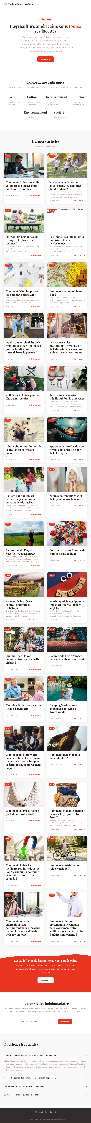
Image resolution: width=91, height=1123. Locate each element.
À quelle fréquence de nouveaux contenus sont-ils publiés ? (30, 1078)
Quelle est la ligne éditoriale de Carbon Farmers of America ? (30, 1055)
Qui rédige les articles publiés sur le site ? (22, 1095)
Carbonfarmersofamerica (21, 4)
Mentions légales (41, 1112)
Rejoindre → (45, 980)
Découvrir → (46, 59)
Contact (53, 1112)
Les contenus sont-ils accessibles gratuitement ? (25, 1086)
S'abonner (65, 1021)
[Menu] (85, 4)
